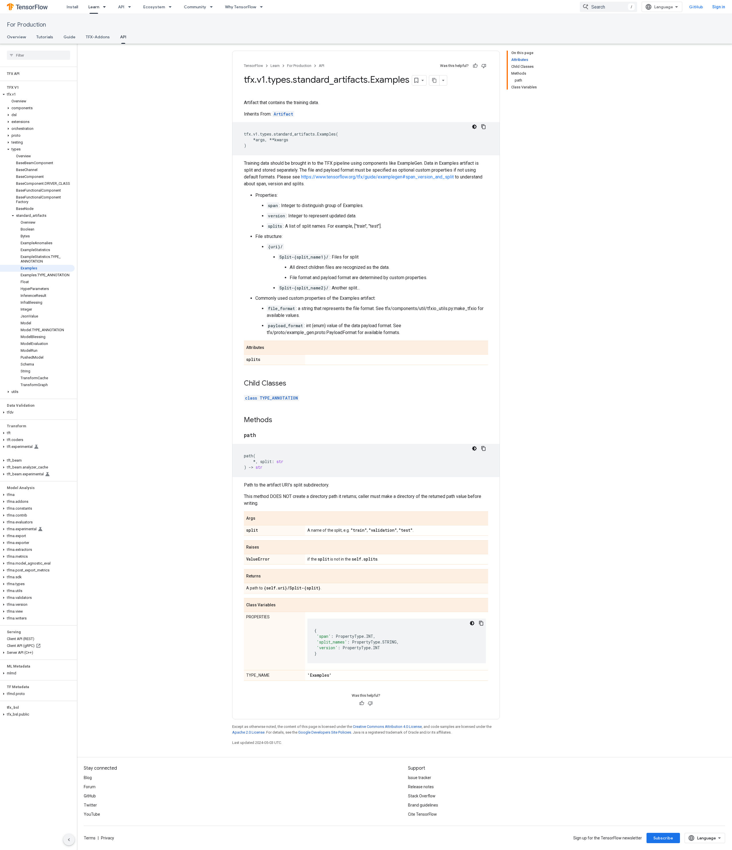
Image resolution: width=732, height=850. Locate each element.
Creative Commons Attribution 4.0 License (387, 726)
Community (195, 6)
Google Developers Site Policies (324, 732)
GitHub (696, 6)
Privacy (107, 838)
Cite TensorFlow (422, 814)
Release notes (421, 787)
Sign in (718, 7)
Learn (93, 6)
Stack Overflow (421, 796)
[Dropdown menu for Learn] (106, 7)
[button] (37, 94)
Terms (90, 838)
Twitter (90, 805)
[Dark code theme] (474, 126)
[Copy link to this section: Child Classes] (292, 383)
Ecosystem (154, 6)
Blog (88, 777)
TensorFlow (253, 65)
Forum (90, 787)
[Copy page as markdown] (434, 80)
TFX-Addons (98, 36)
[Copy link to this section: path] (261, 435)
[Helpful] (475, 65)
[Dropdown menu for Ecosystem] (172, 7)
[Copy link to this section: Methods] (278, 420)
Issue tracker (419, 777)
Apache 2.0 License (248, 732)
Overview (16, 36)
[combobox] (608, 7)
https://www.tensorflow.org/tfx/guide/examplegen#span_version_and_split (377, 177)
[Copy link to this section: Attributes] (270, 348)
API (121, 6)
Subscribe (663, 838)
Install (72, 6)
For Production (26, 24)
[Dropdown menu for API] (131, 7)
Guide (69, 36)
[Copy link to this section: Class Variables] (281, 605)
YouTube (92, 814)
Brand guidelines (423, 805)
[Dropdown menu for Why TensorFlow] (263, 7)
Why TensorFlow (240, 6)
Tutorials (44, 36)
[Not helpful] (484, 65)
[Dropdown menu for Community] (213, 7)
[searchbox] (38, 55)
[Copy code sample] (483, 126)
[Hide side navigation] (69, 839)
